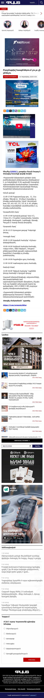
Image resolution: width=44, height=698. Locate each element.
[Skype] (22, 111)
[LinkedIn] (13, 111)
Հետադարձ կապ (10, 689)
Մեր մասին (21, 689)
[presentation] (36, 14)
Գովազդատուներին (33, 689)
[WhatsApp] (19, 111)
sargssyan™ (33, 695)
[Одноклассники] (4, 111)
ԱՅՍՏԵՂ (14, 171)
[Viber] (16, 111)
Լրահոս (5, 335)
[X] (10, 111)
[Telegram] (25, 111)
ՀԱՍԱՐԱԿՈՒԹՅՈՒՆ (10, 77)
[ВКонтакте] (7, 111)
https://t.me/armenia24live (14, 305)
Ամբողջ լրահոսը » (22, 440)
